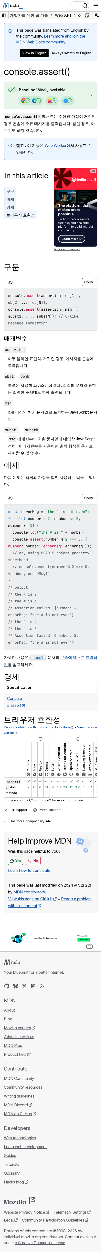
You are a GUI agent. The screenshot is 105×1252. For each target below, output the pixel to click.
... (17, 376)
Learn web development (25, 1146)
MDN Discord (16, 1104)
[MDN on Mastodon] (33, 986)
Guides (10, 1155)
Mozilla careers (17, 1027)
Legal (9, 1220)
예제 (10, 199)
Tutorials (11, 1164)
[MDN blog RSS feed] (42, 986)
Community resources (23, 1087)
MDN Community (19, 1078)
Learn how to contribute (29, 870)
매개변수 (15, 338)
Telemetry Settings (70, 1212)
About (9, 1010)
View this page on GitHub (30, 898)
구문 (10, 191)
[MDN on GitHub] (7, 986)
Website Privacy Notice (24, 1212)
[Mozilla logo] (19, 1200)
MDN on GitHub (18, 1113)
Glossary (12, 1173)
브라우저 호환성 (20, 214)
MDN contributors (29, 892)
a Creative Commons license (40, 1242)
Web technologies (20, 1137)
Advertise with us (19, 1036)
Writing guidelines (19, 1096)
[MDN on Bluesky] (16, 986)
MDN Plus (13, 1045)
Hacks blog (14, 1182)
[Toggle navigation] (95, 5)
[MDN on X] (24, 986)
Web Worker (55, 145)
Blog (8, 1018)
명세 (10, 207)
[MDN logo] (14, 962)
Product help (15, 1054)
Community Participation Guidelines (53, 1220)
